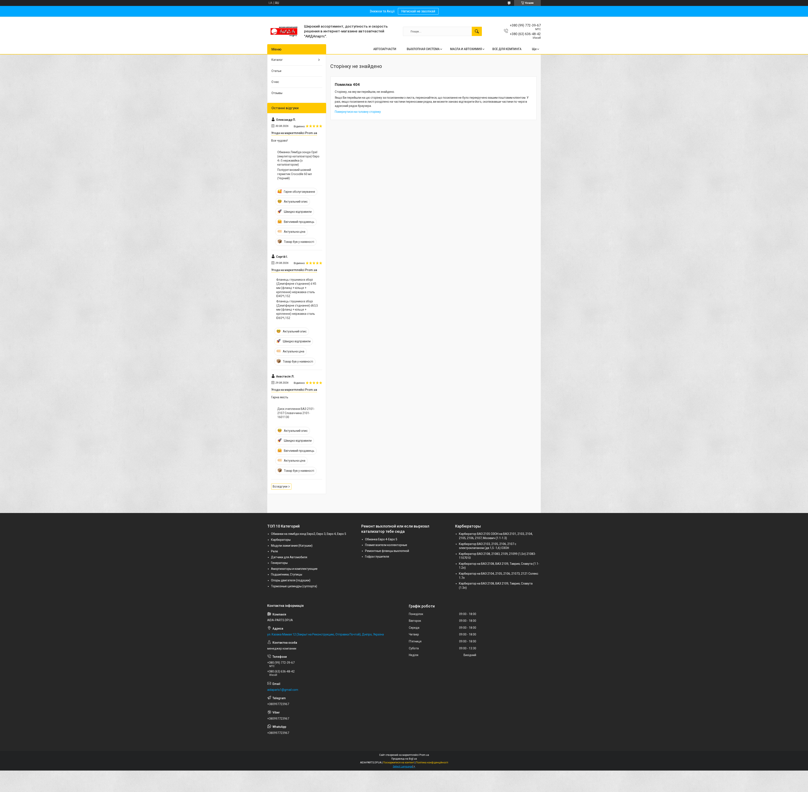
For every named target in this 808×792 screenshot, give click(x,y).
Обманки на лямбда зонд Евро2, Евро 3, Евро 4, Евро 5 (308, 534)
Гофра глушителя (377, 556)
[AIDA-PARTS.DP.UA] (284, 31)
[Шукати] (477, 31)
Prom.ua (424, 754)
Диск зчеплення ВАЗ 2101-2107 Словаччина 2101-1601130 (296, 413)
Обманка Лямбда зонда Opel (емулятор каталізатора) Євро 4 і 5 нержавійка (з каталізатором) (298, 158)
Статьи (276, 71)
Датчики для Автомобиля (289, 557)
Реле (274, 551)
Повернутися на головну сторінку (358, 111)
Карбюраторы (281, 539)
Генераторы (279, 563)
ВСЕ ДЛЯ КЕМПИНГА (506, 49)
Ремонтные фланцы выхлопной (387, 551)
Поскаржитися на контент (398, 762)
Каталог (277, 59)
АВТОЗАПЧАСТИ (384, 49)
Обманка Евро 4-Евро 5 (381, 539)
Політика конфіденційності (432, 762)
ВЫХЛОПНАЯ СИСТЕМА (423, 49)
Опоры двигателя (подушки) (290, 580)
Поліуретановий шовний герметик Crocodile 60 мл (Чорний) (294, 174)
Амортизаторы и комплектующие (294, 568)
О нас (275, 82)
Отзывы (276, 93)
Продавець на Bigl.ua (404, 758)
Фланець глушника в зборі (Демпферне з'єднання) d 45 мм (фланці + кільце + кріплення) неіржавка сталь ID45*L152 (296, 288)
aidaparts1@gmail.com (282, 689)
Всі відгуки (280, 486)
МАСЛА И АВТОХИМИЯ (466, 49)
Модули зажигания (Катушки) (291, 545)
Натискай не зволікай (418, 11)
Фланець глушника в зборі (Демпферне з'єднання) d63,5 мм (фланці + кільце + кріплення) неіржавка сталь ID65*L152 (297, 309)
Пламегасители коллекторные (386, 545)
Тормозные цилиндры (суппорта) (294, 586)
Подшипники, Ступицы (286, 574)
